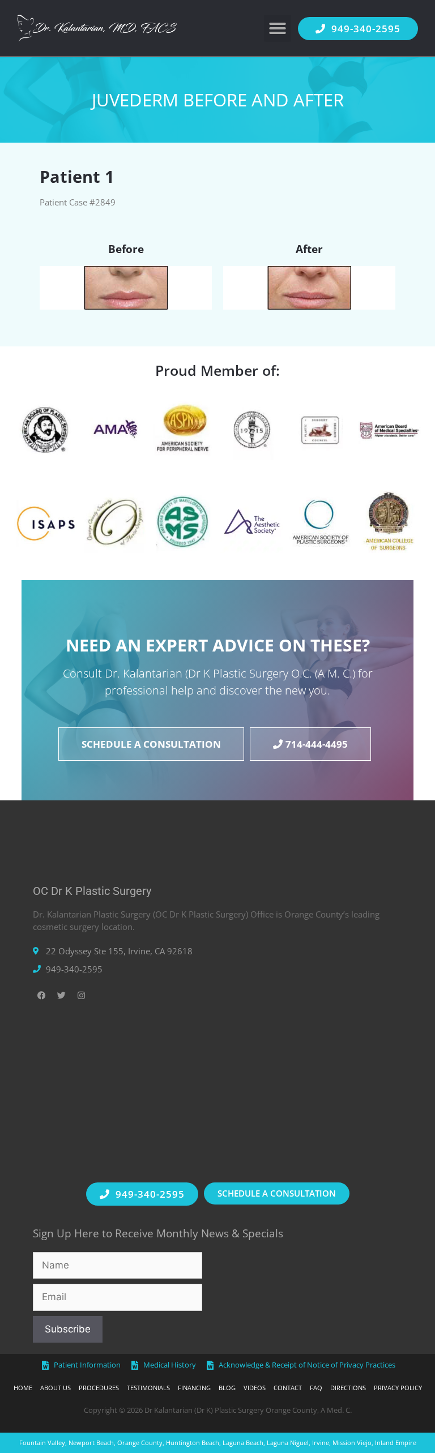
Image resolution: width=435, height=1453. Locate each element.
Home (23, 1387)
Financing (194, 1387)
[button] (277, 28)
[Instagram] (80, 995)
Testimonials (148, 1387)
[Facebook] (41, 995)
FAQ (316, 1387)
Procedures (99, 1387)
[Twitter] (61, 995)
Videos (255, 1387)
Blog (227, 1387)
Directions (348, 1387)
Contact (288, 1387)
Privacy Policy (398, 1387)
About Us (55, 1387)
